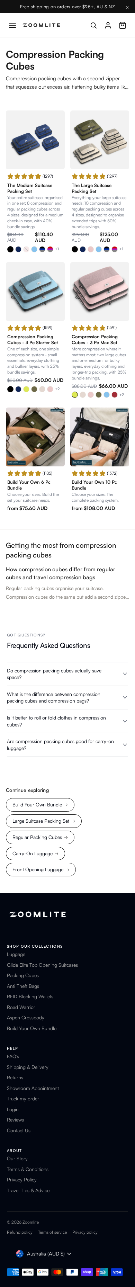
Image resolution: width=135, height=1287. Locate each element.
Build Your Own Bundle (40, 804)
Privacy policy (85, 1232)
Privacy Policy (22, 1179)
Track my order (23, 1098)
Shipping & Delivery (27, 1067)
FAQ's (13, 1056)
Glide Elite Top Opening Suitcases (42, 965)
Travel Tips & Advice (28, 1190)
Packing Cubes (23, 975)
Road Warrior (21, 1007)
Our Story (17, 1158)
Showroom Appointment (33, 1088)
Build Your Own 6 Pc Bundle (29, 485)
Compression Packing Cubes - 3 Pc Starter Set (32, 339)
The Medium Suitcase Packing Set (29, 188)
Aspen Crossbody (25, 1017)
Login (13, 1109)
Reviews (15, 1120)
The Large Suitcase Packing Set (91, 188)
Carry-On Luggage (35, 853)
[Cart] (122, 25)
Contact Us (18, 1130)
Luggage (16, 954)
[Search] (93, 25)
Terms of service (52, 1232)
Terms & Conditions (27, 1169)
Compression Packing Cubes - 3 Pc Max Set (95, 339)
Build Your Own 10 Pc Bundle (94, 485)
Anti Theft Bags (23, 986)
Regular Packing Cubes (40, 837)
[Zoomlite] (41, 25)
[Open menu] (12, 25)
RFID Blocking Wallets (30, 996)
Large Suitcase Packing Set (43, 821)
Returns (15, 1077)
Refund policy (20, 1232)
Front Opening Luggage (40, 869)
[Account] (108, 25)
